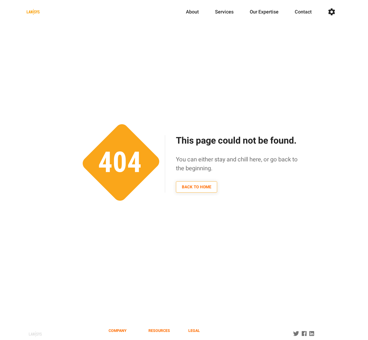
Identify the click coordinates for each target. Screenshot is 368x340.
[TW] (304, 334)
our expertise (264, 12)
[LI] (311, 334)
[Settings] (331, 11)
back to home (196, 187)
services (224, 12)
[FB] (296, 334)
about (192, 12)
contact (303, 12)
